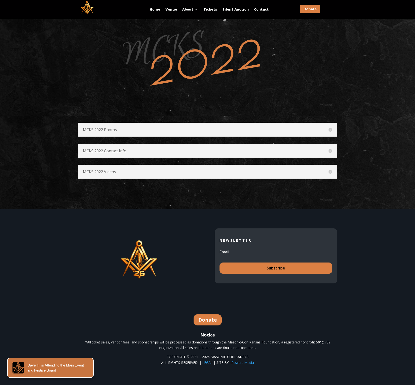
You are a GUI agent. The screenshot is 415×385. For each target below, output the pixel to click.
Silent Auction (235, 9)
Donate (310, 8)
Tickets (210, 9)
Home (155, 9)
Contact (261, 9)
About (187, 9)
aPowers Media (242, 362)
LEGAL (207, 362)
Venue (171, 9)
